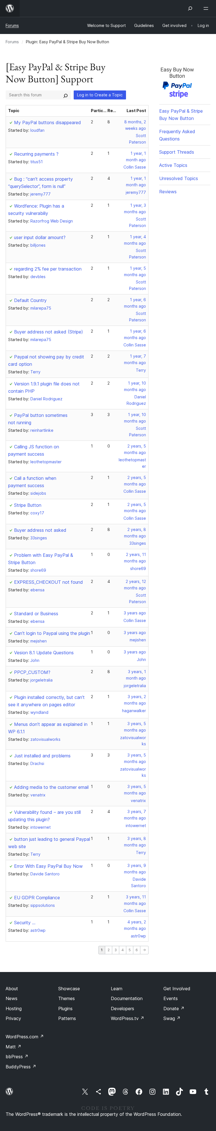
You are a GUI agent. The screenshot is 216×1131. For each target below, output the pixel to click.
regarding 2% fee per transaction (48, 269)
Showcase (69, 988)
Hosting (14, 1008)
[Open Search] (190, 8)
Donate (173, 1008)
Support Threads (176, 152)
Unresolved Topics (178, 178)
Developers (122, 1008)
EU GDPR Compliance (37, 897)
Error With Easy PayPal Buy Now (48, 866)
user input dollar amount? (40, 237)
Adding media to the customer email (51, 787)
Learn (116, 988)
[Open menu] (207, 8)
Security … (24, 922)
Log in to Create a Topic (100, 94)
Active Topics (173, 165)
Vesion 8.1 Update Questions (44, 652)
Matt (13, 1047)
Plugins (65, 1008)
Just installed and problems (42, 755)
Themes (66, 998)
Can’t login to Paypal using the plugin (52, 633)
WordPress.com (25, 1036)
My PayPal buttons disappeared (47, 122)
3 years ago (135, 612)
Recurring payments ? (36, 154)
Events (170, 998)
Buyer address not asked (40, 530)
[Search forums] (65, 94)
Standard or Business (36, 613)
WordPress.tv (127, 1018)
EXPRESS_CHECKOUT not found (48, 582)
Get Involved (176, 988)
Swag (172, 1018)
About (12, 988)
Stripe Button (27, 505)
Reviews (168, 191)
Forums (12, 25)
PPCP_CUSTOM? (32, 672)
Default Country (30, 300)
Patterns (67, 1018)
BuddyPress (21, 1066)
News (11, 998)
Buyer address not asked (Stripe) (48, 332)
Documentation (127, 998)
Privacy (13, 1018)
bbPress (17, 1056)
